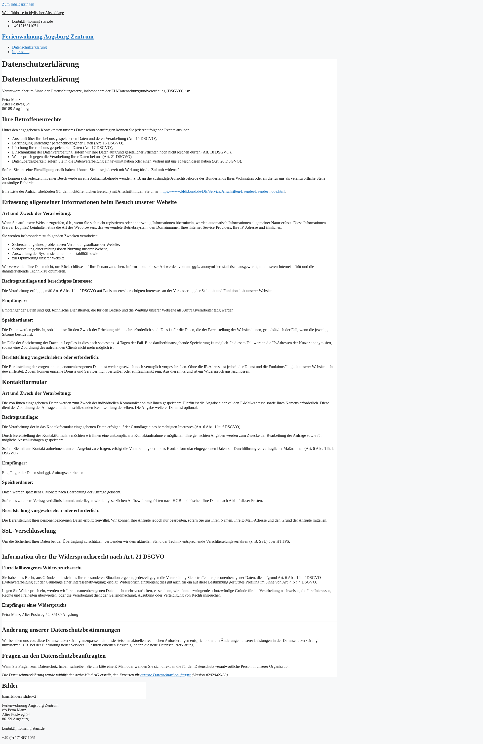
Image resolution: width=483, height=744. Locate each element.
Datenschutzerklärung (29, 47)
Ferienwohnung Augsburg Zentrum (48, 36)
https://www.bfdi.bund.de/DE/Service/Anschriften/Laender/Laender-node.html (222, 191)
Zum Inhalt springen (18, 4)
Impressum (20, 52)
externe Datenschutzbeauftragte (165, 675)
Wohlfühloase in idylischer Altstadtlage (33, 13)
